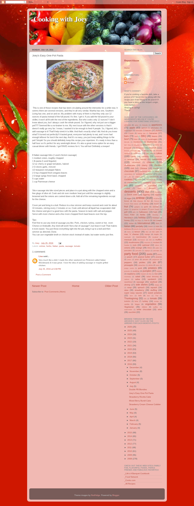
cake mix (149, 154)
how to (147, 220)
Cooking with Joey (61, 19)
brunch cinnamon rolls (132, 151)
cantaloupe (158, 156)
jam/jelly (139, 226)
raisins (159, 271)
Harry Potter (129, 215)
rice (156, 274)
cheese (150, 162)
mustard (156, 242)
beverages (153, 139)
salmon (126, 279)
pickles (142, 262)
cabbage (137, 153)
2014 (130, 436)
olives (157, 245)
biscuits (127, 142)
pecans (145, 260)
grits (134, 212)
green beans (154, 209)
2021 (130, 346)
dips (147, 191)
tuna (136, 301)
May (132, 413)
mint (150, 240)
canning (145, 156)
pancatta (138, 250)
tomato (77, 246)
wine (160, 309)
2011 (129, 447)
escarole (156, 198)
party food (131, 254)
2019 (130, 353)
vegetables (150, 304)
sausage (69, 246)
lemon (137, 232)
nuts (134, 245)
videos (144, 307)
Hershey (155, 215)
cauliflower (136, 162)
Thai (156, 295)
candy (133, 156)
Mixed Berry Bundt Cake (140, 401)
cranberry (147, 183)
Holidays (155, 218)
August (133, 382)
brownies (140, 148)
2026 (130, 327)
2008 (130, 459)
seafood (153, 282)
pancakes (128, 251)
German (156, 207)
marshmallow (141, 237)
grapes (144, 209)
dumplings (158, 192)
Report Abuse (131, 60)
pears (129, 259)
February (134, 424)
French (156, 201)
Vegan (137, 304)
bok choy (127, 145)
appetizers (156, 125)
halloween (143, 212)
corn (139, 180)
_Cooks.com (129, 480)
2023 (130, 338)
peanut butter (144, 257)
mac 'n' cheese (131, 234)
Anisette (145, 125)
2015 (130, 433)
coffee (160, 174)
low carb (155, 232)
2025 (130, 330)
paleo (157, 248)
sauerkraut (128, 282)
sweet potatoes (155, 293)
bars (126, 136)
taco (131, 295)
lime (147, 232)
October (133, 375)
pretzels (127, 271)
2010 (130, 451)
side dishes (142, 284)
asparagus (128, 131)
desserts (130, 191)
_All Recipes (129, 484)
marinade (127, 237)
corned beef (150, 180)
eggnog (146, 195)
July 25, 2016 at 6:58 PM (50, 269)
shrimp (127, 285)
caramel (130, 159)
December (135, 367)
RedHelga (95, 495)
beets (143, 139)
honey (127, 220)
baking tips (141, 133)
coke (129, 177)
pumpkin (147, 271)
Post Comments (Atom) (54, 292)
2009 (130, 455)
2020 (130, 349)
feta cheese (138, 201)
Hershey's (128, 218)
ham (155, 212)
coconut (149, 174)
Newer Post (39, 285)
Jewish (150, 226)
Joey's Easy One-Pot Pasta (141, 393)
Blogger (115, 495)
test (148, 295)
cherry (144, 165)
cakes (159, 153)
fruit (126, 206)
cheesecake (129, 165)
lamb (151, 229)
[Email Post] (59, 243)
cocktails (139, 174)
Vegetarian (129, 307)
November (135, 371)
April (132, 417)
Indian (131, 223)
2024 (130, 334)
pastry (160, 254)
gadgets (137, 207)
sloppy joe (158, 285)
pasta (61, 246)
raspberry (131, 274)
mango (147, 234)
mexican (128, 240)
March (133, 420)
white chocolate (144, 309)
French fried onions (131, 204)
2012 (130, 444)
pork (140, 268)
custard (127, 188)
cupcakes (152, 185)
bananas (153, 133)
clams (157, 171)
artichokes (155, 128)
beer (136, 139)
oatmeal (145, 245)
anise (136, 125)
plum (157, 265)
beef (126, 139)
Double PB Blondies (138, 389)
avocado (139, 131)
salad (137, 276)
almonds (127, 125)
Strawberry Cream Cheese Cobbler (145, 404)
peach (130, 257)
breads (146, 144)
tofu (145, 298)
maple (156, 234)
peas (137, 260)
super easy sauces (133, 293)
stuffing (153, 290)
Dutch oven (132, 195)
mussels (147, 242)
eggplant (158, 195)
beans (154, 136)
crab (160, 180)
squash (154, 287)
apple (132, 127)
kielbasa (127, 229)
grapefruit (135, 209)
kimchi (136, 229)
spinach (141, 287)
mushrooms (134, 242)
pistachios (141, 265)
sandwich (152, 279)
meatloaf (155, 237)
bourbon (137, 145)
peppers (128, 262)
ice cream (157, 220)
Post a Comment (43, 275)
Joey (129, 79)
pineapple (128, 265)
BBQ (143, 136)
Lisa (41, 256)
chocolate (129, 171)
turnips (156, 301)
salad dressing (152, 277)
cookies (128, 179)
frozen (156, 204)
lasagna (159, 229)
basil (136, 136)
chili (132, 168)
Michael (130, 82)
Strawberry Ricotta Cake (140, 397)
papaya (147, 250)
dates (139, 188)
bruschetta (148, 151)
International (143, 223)
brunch (152, 147)
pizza (151, 265)
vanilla (126, 304)
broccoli (127, 148)
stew (126, 290)
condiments (154, 177)
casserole (157, 159)
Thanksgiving (131, 298)
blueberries (152, 142)
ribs (150, 274)
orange (139, 248)
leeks (129, 232)
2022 (130, 342)
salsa (137, 279)
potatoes (152, 268)
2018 (130, 357)
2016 (130, 364)
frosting (145, 204)
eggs (129, 198)
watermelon (128, 309)
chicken (158, 165)
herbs (48, 246)
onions (127, 248)
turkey (145, 301)
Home (75, 285)
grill (125, 212)
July (132, 386)
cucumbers (139, 185)
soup (129, 287)
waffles (155, 307)
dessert (152, 188)
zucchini (132, 312)
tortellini (127, 301)
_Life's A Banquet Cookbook (136, 473)
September (135, 379)
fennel (126, 201)
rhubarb (143, 274)
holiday (142, 217)
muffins (158, 240)
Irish (157, 223)
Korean (143, 229)
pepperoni (155, 259)
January (133, 428)
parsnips (156, 250)
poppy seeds (129, 268)
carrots (143, 159)
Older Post (111, 285)
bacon (148, 130)
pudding (136, 271)
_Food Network (131, 477)
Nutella (126, 245)
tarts (140, 296)
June (132, 409)
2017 (130, 360)
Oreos (149, 248)
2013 (130, 440)
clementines (128, 174)
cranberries (132, 183)
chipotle (156, 168)
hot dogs (138, 220)
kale (157, 226)
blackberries (138, 142)
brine (157, 145)
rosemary (127, 276)
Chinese (143, 168)
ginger (126, 209)
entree (42, 246)
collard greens (140, 177)
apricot (144, 128)
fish (148, 201)
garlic (146, 207)
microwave (141, 240)
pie (154, 262)
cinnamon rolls (145, 171)
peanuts (159, 257)
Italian (55, 246)
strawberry (139, 290)
